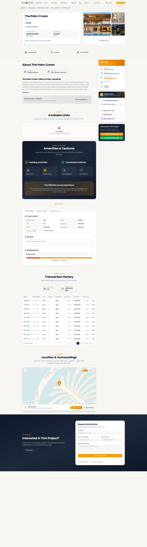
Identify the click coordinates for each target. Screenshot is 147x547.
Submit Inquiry (101, 455)
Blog (80, 3)
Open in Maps (89, 407)
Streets (85, 370)
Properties (38, 3)
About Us (86, 3)
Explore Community (80, 99)
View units (29, 36)
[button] (59, 384)
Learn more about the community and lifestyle (37, 41)
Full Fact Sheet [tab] (30, 211)
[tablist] (42, 211)
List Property (120, 3)
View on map (48, 230)
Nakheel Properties (32, 27)
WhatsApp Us (30, 450)
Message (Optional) (83, 443)
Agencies (73, 3)
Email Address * (105, 437)
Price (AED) (76, 297)
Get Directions (77, 407)
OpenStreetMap (88, 403)
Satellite (91, 370)
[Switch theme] (102, 2)
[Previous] (74, 343)
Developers (64, 3)
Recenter (28, 402)
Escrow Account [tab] (54, 211)
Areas (45, 3)
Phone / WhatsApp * (83, 437)
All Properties (31, 8)
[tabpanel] (59, 239)
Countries (54, 3)
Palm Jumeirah (55, 8)
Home (24, 8)
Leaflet (81, 403)
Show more (25, 92)
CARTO (94, 403)
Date (25, 297)
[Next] (93, 343)
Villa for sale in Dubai (43, 8)
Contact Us (97, 3)
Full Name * (81, 430)
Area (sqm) (67, 297)
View (93, 300)
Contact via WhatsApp (112, 138)
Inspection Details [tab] (42, 211)
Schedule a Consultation (112, 134)
